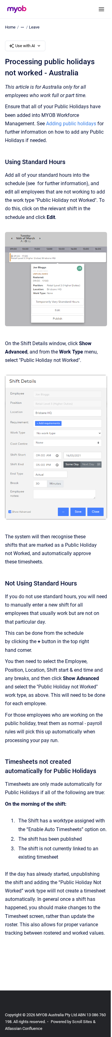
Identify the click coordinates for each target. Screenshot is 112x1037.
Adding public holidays (71, 124)
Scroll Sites (82, 1021)
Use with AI (25, 45)
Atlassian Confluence (23, 1028)
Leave (34, 27)
